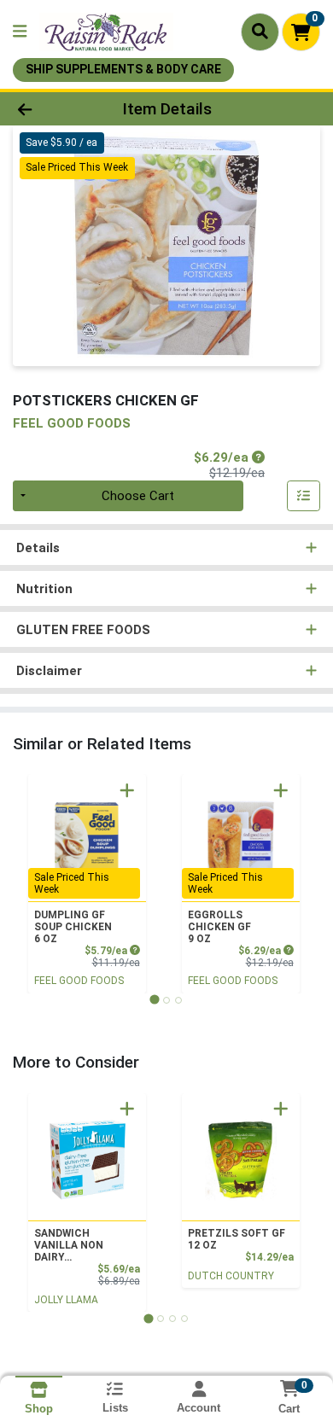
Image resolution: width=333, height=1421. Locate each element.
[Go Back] (51, 108)
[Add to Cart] (127, 790)
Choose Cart (138, 496)
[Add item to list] (304, 495)
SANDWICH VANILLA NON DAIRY (68, 1245)
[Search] (260, 32)
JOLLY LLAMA (66, 1300)
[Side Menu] (19, 32)
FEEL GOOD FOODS (79, 981)
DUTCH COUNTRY (231, 1276)
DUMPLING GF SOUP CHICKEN (73, 927)
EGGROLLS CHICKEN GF (219, 927)
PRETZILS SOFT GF (236, 1239)
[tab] (154, 1000)
